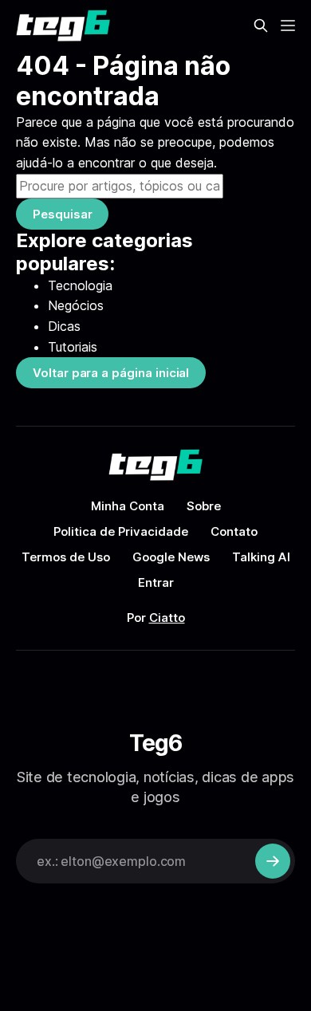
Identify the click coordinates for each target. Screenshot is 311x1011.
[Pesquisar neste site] (261, 25)
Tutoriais (72, 347)
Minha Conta (127, 505)
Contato (234, 531)
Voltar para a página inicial (111, 372)
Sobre (204, 505)
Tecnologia (80, 285)
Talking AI (261, 557)
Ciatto (167, 617)
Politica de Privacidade (120, 531)
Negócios (76, 305)
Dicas (64, 326)
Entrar (156, 582)
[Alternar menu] (288, 25)
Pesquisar (62, 214)
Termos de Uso (66, 557)
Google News (171, 557)
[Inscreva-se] (272, 861)
